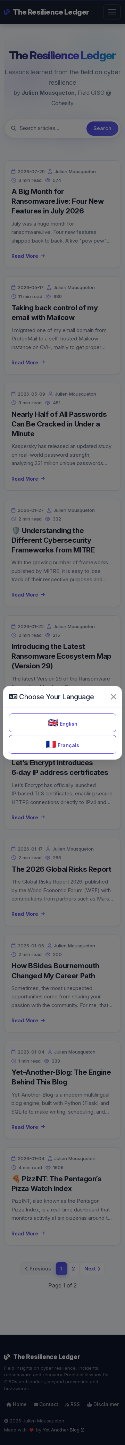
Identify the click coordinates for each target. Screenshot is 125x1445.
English (62, 723)
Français (62, 744)
